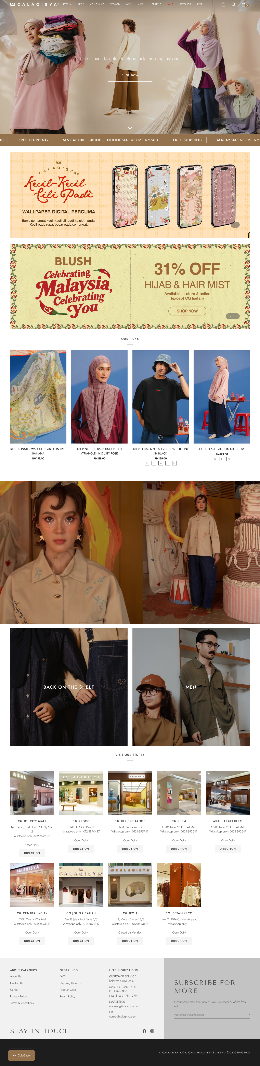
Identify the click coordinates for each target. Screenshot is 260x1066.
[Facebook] (144, 1031)
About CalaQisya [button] (24, 970)
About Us (15, 976)
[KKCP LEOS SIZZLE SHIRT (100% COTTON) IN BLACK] (160, 397)
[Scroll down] (130, 128)
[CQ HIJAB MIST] (130, 286)
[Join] (246, 1014)
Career (14, 989)
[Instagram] (152, 1031)
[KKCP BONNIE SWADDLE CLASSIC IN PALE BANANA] (38, 397)
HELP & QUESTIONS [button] (123, 970)
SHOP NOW (130, 75)
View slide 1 (230, 316)
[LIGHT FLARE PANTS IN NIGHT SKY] (222, 397)
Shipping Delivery (70, 983)
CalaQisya (170, 1052)
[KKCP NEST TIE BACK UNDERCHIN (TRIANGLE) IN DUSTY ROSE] (99, 397)
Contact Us (16, 983)
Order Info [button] (69, 970)
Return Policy (67, 996)
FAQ (62, 976)
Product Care (68, 989)
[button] (115, 4)
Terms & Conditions (22, 1003)
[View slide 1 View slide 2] (130, 286)
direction (32, 853)
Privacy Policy (18, 996)
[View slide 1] (130, 195)
